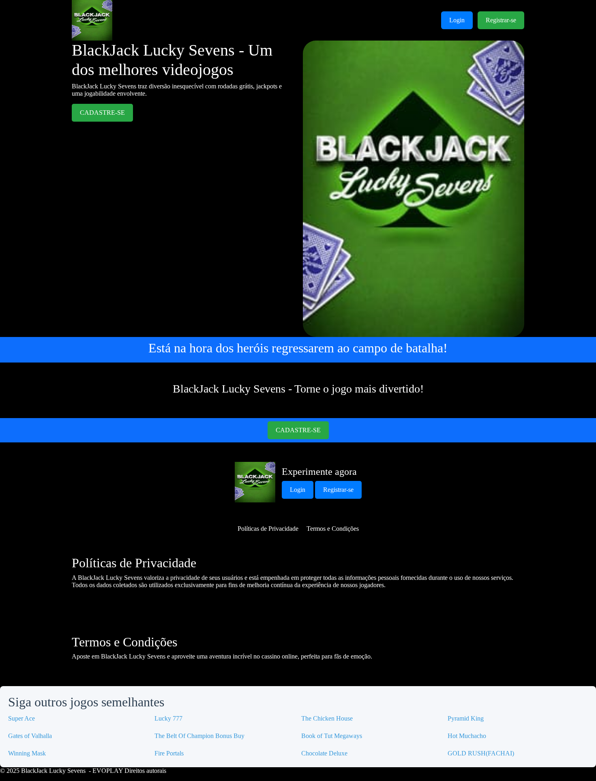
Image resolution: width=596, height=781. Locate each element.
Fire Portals (169, 753)
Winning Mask (27, 753)
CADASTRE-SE (102, 112)
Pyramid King (466, 718)
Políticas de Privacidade (268, 528)
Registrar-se (501, 20)
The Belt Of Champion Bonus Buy (199, 735)
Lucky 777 (168, 718)
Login (457, 20)
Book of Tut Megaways (331, 735)
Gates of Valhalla (30, 735)
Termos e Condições (333, 528)
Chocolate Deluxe (324, 753)
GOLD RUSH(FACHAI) (481, 753)
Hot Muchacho (467, 735)
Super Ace (21, 718)
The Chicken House (327, 718)
